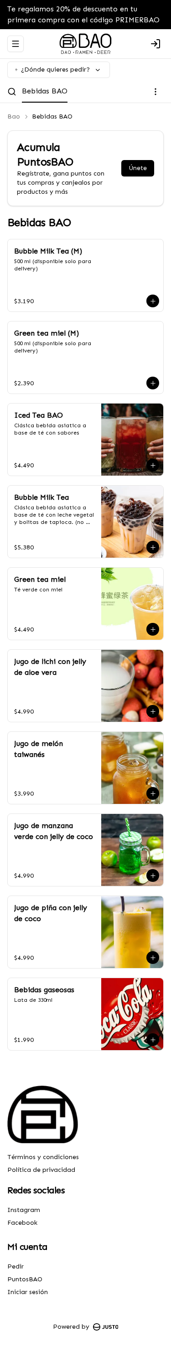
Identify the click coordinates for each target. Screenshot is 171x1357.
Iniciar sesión (27, 1292)
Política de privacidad (41, 1170)
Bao (13, 116)
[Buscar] (11, 91)
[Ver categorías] (155, 91)
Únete (138, 168)
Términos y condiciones (43, 1157)
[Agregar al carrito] (152, 301)
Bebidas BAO (44, 91)
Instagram (23, 1210)
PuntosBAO (24, 1279)
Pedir (15, 1266)
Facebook (22, 1223)
